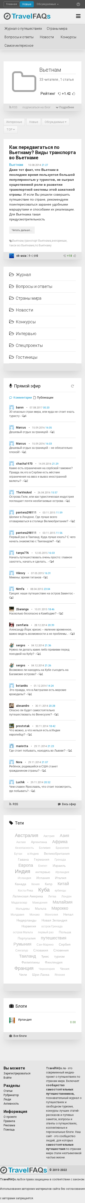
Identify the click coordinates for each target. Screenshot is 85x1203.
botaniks (22, 685)
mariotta (22, 746)
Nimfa (20, 589)
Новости (47, 37)
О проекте (10, 1117)
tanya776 (22, 553)
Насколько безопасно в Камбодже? (32, 613)
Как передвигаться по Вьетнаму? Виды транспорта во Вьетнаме (42, 152)
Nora (19, 762)
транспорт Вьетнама (37, 240)
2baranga (22, 609)
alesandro (22, 705)
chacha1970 (24, 463)
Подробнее (66, 107)
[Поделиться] (32, 255)
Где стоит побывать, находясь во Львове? (37, 750)
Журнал (23, 274)
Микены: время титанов (25, 577)
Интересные (14, 122)
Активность (11, 1103)
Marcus (21, 427)
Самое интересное (18, 45)
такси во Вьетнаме (21, 245)
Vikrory (20, 573)
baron (20, 407)
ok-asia (21, 255)
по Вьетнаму (43, 245)
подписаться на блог (36, 107)
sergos (20, 645)
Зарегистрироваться (17, 1073)
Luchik (20, 782)
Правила (9, 1121)
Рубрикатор (11, 1095)
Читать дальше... (22, 230)
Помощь (9, 1129)
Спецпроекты (29, 345)
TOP (9, 129)
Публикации (45, 397)
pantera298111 (26, 512)
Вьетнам (16, 165)
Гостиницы (26, 357)
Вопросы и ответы (19, 37)
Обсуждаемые (47, 4)
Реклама (9, 1125)
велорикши (59, 240)
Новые (26, 4)
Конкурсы (68, 37)
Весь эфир (69, 804)
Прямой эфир (27, 385)
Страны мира (57, 28)
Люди (7, 1099)
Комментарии (22, 397)
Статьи (8, 1091)
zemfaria (22, 625)
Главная (11, 4)
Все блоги (20, 1036)
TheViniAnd (24, 492)
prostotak (23, 726)
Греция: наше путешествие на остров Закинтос (41, 593)
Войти (8, 1077)
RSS (14, 107)
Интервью (26, 333)
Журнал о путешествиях (23, 28)
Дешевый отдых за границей (28, 432)
